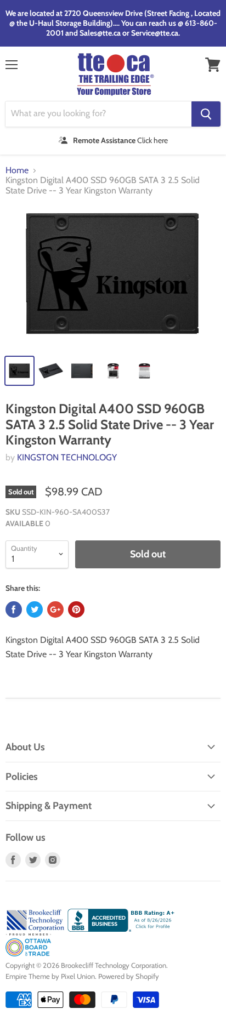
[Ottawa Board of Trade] (28, 953)
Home (17, 170)
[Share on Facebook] (13, 609)
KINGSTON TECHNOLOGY (67, 457)
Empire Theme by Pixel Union (50, 976)
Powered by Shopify (128, 976)
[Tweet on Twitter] (34, 609)
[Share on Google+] (55, 609)
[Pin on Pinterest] (76, 609)
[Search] (206, 114)
